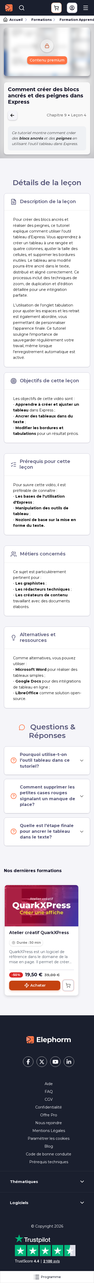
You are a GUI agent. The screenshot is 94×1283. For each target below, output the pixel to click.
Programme (51, 1277)
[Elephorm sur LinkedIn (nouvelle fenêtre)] (69, 1061)
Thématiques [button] (24, 1181)
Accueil (16, 20)
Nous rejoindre (48, 1123)
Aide (49, 1083)
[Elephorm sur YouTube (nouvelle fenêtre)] (55, 1061)
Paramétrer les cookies (48, 1138)
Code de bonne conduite (48, 1154)
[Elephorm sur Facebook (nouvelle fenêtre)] (28, 1061)
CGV (49, 1099)
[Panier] (56, 8)
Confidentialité (48, 1107)
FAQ (49, 1091)
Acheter (38, 985)
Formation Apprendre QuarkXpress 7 (74, 20)
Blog (48, 1146)
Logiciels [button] (19, 1202)
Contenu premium (47, 60)
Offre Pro (48, 1115)
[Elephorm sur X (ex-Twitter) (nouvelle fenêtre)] (42, 1061)
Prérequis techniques (48, 1162)
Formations (41, 20)
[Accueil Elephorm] (48, 1039)
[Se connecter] (72, 8)
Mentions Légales (48, 1130)
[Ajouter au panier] (68, 985)
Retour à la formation (12, 115)
